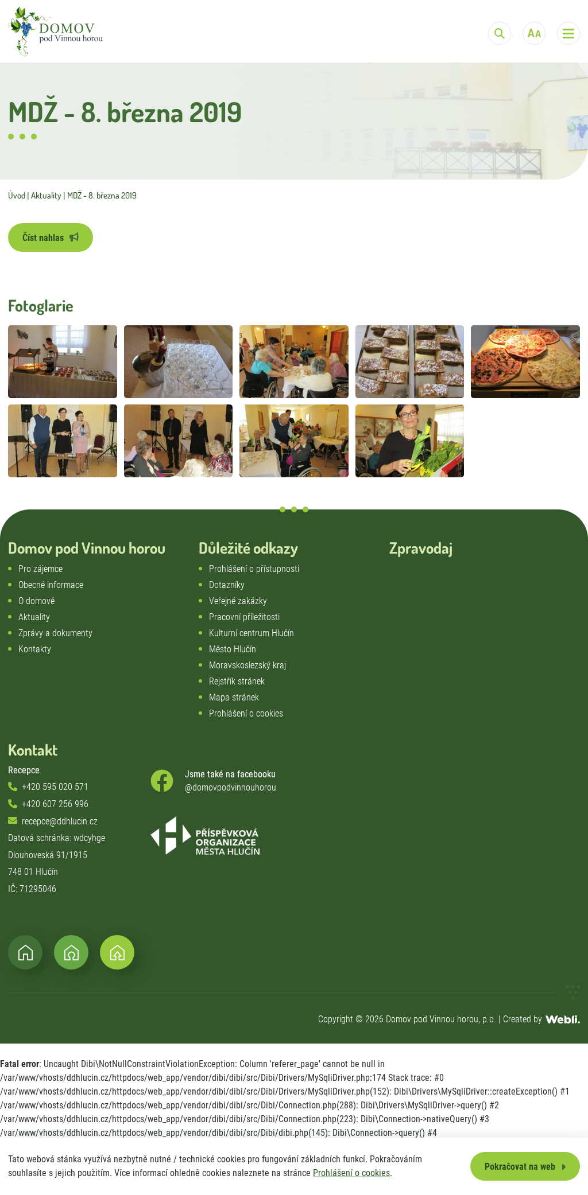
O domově (36, 600)
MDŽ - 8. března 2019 (102, 195)
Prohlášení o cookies (351, 1172)
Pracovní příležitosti (244, 617)
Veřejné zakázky (238, 600)
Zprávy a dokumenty (55, 633)
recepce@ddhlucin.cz (60, 821)
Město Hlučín (232, 649)
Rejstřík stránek (237, 681)
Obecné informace (50, 584)
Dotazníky (227, 584)
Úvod (16, 195)
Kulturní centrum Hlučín (251, 633)
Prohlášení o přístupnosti (254, 568)
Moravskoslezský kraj (247, 665)
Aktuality (46, 195)
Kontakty (34, 649)
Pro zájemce (40, 568)
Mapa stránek (234, 697)
